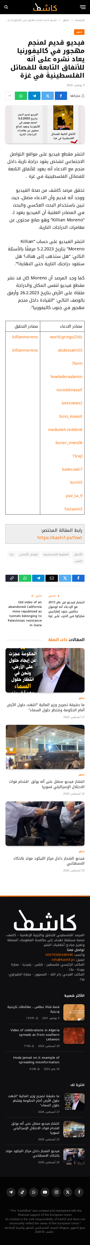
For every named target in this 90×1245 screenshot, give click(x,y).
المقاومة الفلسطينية (56, 554)
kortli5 (76, 482)
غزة (12, 554)
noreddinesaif (69, 390)
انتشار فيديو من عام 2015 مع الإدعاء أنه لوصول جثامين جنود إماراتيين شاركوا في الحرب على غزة (66, 609)
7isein (77, 363)
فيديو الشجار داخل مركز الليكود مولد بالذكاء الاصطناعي (49, 861)
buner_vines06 (68, 442)
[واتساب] (21, 96)
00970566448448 (59, 955)
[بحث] (6, 7)
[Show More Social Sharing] (9, 96)
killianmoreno (25, 337)
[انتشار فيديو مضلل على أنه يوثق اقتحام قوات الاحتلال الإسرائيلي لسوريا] (45, 747)
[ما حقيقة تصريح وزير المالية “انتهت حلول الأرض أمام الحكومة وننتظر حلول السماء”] (45, 670)
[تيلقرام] (34, 96)
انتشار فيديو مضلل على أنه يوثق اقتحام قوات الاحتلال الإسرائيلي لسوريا (47, 784)
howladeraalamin (66, 376)
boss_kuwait (70, 416)
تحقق (79, 32)
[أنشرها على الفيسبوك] (61, 96)
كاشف (78, 561)
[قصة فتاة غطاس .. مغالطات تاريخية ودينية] (74, 1012)
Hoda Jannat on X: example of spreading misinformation (36, 1060)
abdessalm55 (70, 350)
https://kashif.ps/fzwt (59, 538)
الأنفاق (78, 554)
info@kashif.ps (63, 960)
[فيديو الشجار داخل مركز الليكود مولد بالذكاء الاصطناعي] (45, 823)
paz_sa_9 (74, 495)
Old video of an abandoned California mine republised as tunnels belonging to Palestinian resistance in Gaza (25, 613)
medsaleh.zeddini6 (65, 429)
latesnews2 (72, 403)
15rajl (77, 456)
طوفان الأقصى (28, 554)
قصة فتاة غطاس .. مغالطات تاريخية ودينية (33, 1009)
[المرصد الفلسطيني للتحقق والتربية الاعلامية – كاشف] (45, 7)
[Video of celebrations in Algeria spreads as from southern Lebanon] (74, 1036)
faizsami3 (73, 509)
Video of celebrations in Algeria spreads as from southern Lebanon (34, 1034)
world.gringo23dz (66, 337)
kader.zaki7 (72, 469)
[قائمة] (83, 7)
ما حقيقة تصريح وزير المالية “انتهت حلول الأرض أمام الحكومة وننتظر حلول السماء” (46, 707)
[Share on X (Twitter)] (48, 96)
